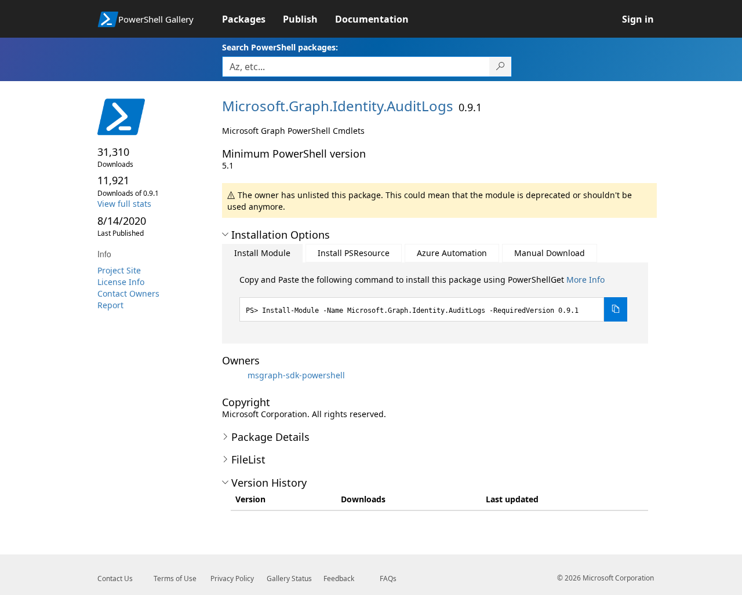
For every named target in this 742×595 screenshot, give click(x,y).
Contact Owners (128, 293)
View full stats (124, 203)
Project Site (119, 270)
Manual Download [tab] (549, 252)
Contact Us (115, 578)
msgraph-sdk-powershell (296, 375)
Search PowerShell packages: (280, 47)
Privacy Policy (232, 578)
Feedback (338, 578)
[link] (252, 19)
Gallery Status (289, 578)
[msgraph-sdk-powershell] (233, 375)
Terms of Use (175, 578)
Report (110, 305)
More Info (585, 279)
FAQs (388, 578)
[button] (225, 234)
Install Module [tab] (262, 252)
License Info (120, 281)
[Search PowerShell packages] (500, 66)
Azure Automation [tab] (452, 252)
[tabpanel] (433, 298)
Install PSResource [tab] (354, 252)
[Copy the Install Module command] (615, 309)
